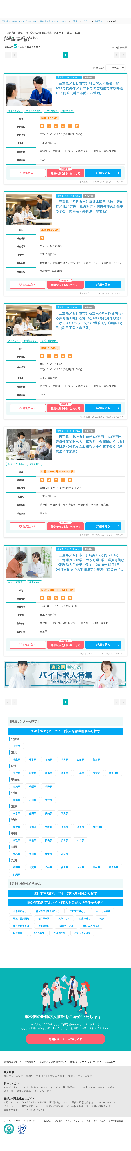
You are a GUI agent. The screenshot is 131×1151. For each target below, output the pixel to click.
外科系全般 (99, 21)
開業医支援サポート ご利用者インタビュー (27, 1110)
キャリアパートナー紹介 (101, 1087)
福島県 (96, 759)
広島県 (64, 840)
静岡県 (32, 813)
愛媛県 (48, 853)
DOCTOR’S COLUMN (34, 1102)
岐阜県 (16, 813)
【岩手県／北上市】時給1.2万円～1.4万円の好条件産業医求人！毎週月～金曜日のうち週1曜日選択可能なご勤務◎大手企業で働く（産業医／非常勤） (90, 444)
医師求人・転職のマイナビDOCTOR (19, 21)
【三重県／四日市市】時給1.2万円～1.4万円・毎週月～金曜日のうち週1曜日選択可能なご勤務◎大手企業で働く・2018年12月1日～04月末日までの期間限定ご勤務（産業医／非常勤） (90, 562)
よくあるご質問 (43, 1091)
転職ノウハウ (11, 1102)
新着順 (115, 67)
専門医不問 (43, 918)
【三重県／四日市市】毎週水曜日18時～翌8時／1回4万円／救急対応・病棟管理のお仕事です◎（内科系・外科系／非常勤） (89, 206)
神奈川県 (113, 773)
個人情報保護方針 (116, 1121)
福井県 (48, 800)
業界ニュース (11, 1106)
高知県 (64, 853)
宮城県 (48, 759)
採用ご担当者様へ (11, 1062)
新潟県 (16, 786)
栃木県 (32, 773)
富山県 (16, 800)
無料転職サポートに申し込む (65, 1039)
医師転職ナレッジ (59, 1102)
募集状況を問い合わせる (66, 173)
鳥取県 (16, 840)
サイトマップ (93, 1062)
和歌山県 (97, 826)
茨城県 (16, 773)
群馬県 (48, 773)
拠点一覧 (8, 1091)
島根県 (32, 840)
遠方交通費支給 (21, 925)
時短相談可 (18, 932)
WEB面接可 (59, 932)
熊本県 (64, 867)
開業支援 (109, 1062)
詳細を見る (103, 172)
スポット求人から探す (80, 1076)
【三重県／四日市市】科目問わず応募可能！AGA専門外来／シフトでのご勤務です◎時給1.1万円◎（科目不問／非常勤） (89, 88)
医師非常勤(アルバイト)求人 (53, 21)
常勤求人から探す (13, 1076)
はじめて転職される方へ (35, 1087)
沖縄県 (16, 874)
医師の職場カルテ (101, 1106)
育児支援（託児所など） (48, 911)
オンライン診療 (82, 932)
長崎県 (48, 867)
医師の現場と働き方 (82, 1102)
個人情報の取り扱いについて (51, 1062)
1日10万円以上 (66, 925)
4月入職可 (39, 932)
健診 (102, 918)
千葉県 (80, 773)
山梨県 (32, 786)
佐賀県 (32, 867)
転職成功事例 (24, 1091)
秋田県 (64, 759)
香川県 (32, 853)
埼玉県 (64, 773)
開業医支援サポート (32, 1106)
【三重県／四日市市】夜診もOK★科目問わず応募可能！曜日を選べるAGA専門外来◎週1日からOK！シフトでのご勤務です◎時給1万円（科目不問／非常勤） (90, 320)
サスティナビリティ (74, 1121)
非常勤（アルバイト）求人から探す (45, 1076)
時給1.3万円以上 (91, 925)
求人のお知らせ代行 (77, 1106)
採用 (88, 1121)
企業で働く (84, 918)
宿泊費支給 (43, 925)
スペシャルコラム (106, 1102)
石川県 (32, 800)
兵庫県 (64, 826)
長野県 (48, 786)
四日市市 (86, 21)
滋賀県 (16, 826)
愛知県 (48, 813)
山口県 (80, 840)
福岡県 (16, 867)
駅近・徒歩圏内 (21, 918)
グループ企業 (99, 1121)
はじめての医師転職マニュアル (68, 1087)
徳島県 (16, 853)
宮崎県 (96, 867)
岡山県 (48, 840)
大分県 (80, 867)
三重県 (74, 21)
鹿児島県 (113, 867)
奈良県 (80, 826)
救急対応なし (20, 911)
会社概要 (48, 1121)
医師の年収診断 (54, 1106)
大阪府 (48, 826)
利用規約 (29, 1062)
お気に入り (29, 173)
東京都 (96, 773)
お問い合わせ (75, 1062)
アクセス (59, 1121)
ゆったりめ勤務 (102, 911)
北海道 (16, 746)
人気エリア (64, 918)
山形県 (80, 759)
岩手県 (32, 759)
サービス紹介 (11, 1087)
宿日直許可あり (77, 911)
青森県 (16, 759)
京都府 (32, 826)
